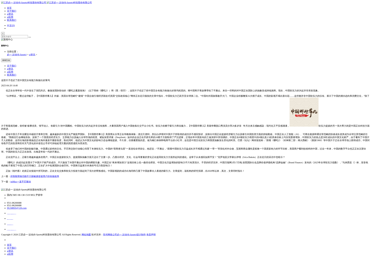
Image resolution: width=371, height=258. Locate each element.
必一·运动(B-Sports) (17, 54)
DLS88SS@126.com (17, 208)
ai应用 (10, 17)
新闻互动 (6, 60)
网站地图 (86, 234)
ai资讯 (10, 14)
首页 (9, 8)
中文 (9, 25)
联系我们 (11, 20)
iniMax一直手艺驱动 (20, 181)
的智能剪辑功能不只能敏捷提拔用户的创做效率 (34, 176)
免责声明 (151, 234)
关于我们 (11, 11)
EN (13, 25)
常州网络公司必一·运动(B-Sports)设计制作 (124, 234)
